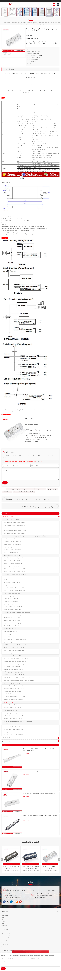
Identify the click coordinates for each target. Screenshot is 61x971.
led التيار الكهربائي (5, 944)
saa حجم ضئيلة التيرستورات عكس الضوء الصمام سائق (15, 661)
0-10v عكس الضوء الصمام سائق (10, 710)
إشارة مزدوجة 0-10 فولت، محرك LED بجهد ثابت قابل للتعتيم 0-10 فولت (19, 680)
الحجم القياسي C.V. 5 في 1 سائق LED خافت (13, 607)
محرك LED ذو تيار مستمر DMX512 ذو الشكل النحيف (14, 650)
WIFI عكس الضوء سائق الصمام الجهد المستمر (13, 729)
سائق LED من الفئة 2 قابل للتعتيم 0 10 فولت (13, 549)
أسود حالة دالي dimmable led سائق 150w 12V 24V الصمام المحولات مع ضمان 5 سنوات (50, 867)
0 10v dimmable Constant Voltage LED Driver (14, 533)
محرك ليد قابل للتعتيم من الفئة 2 (10, 539)
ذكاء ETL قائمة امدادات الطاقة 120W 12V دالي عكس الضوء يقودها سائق (11, 867)
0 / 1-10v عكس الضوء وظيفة (10, 634)
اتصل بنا (3, 921)
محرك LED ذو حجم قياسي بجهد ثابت (11, 653)
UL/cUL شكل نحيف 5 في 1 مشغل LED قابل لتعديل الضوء (15, 615)
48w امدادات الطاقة (7, 491)
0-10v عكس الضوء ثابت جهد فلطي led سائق (13, 713)
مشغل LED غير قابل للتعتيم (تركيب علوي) (12, 560)
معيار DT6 (6, 577)
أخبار (2, 919)
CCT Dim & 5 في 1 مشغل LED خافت (12, 626)
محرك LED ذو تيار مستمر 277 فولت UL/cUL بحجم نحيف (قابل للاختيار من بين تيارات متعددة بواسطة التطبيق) (26, 536)
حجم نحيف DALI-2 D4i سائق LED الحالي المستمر (14, 585)
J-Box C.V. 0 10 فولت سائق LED (11, 601)
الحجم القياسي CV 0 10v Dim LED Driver (12, 609)
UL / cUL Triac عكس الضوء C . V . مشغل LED (13, 699)
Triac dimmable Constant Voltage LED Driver (14, 525)
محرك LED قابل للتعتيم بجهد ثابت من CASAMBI (14, 735)
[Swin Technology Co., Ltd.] (9, 4)
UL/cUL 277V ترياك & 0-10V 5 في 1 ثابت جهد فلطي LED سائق (17, 612)
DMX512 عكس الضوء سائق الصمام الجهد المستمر (14, 647)
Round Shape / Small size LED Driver (12, 520)
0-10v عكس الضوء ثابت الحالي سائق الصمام (13, 718)
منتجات (3, 917)
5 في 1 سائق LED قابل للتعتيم (10, 547)
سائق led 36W (5, 946)
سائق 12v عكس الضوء (29, 491)
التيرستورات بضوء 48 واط (31, 424)
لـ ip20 (30, 85)
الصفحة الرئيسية (6, 22)
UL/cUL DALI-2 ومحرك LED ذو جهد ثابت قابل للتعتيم (15, 574)
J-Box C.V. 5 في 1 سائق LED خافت (11, 596)
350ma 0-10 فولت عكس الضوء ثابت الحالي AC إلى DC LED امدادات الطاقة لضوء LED (40, 816)
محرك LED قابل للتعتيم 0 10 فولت (11, 552)
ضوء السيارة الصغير (6, 741)
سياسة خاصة (4, 925)
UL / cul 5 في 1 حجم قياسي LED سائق (12, 620)
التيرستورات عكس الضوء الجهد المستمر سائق (13, 686)
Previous (2, 859)
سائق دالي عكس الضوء (40, 489)
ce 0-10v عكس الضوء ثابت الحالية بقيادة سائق (13, 716)
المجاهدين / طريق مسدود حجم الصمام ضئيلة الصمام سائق (16, 658)
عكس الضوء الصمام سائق (17, 22)
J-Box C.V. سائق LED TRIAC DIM (11, 598)
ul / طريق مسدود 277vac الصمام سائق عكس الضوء (15, 645)
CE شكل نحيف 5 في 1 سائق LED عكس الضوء (13, 623)
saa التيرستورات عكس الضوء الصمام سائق (13, 691)
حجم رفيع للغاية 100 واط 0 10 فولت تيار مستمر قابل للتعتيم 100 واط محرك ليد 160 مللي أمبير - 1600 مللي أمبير (40, 749)
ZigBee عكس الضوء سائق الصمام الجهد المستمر (14, 732)
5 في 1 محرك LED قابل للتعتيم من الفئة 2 (12, 544)
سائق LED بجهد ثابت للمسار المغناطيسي (12, 555)
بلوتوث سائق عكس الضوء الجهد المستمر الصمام (14, 726)
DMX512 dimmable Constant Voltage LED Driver (15, 530)
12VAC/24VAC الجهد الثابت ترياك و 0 (31, 771)
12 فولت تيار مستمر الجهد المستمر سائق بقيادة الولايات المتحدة (20, 489)
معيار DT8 (6, 579)
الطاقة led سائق (5, 940)
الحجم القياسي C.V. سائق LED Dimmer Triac (13, 604)
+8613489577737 (16, 897)
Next (59, 859)
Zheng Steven (42, 897)
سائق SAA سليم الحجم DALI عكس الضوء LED (13, 669)
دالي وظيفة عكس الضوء (9, 636)
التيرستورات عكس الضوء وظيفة (10, 631)
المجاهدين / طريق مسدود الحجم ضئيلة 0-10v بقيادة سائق (16, 664)
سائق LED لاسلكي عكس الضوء (10, 724)
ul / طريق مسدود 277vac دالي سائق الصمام (13, 672)
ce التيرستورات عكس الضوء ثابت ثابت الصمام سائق (14, 694)
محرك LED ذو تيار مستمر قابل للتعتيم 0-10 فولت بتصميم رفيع (17, 677)
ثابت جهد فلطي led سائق (7, 934)
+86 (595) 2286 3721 (11, 896)
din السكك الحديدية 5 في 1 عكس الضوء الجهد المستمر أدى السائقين (18, 721)
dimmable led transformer (8, 938)
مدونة (3, 923)
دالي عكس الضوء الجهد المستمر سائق (12, 705)
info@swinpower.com (47, 896)
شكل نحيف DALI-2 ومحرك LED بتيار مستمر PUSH (14, 588)
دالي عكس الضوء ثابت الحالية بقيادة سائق (12, 707)
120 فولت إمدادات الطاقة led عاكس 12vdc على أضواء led (30, 867)
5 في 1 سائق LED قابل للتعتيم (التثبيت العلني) (13, 558)
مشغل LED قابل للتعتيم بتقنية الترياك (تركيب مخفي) (15, 568)
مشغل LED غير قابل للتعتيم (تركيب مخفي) (13, 563)
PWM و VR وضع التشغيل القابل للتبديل (12, 593)
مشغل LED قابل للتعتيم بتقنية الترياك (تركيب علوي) (14, 571)
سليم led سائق (5, 942)
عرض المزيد (25, 753)
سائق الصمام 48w (18, 491)
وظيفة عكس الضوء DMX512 (10, 642)
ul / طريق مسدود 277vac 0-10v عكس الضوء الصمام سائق (16, 675)
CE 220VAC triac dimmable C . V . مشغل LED (14, 696)
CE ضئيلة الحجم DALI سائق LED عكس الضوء (13, 666)
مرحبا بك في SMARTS (6, 952)
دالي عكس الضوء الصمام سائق (30, 22)
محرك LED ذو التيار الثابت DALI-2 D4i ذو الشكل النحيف (15, 590)
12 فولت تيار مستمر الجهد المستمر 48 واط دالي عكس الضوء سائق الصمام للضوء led (23, 461)
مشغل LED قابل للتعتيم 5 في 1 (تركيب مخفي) (13, 566)
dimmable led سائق (6, 936)
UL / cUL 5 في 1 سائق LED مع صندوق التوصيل (13, 617)
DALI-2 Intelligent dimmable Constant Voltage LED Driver (17, 528)
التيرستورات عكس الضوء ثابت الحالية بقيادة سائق (14, 688)
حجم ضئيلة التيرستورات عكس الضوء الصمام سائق (14, 656)
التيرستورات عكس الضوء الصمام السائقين (12, 683)
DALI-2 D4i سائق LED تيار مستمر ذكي (12, 582)
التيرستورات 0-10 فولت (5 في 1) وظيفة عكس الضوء (15, 639)
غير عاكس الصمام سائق (7, 738)
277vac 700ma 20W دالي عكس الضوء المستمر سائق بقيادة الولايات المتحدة (39, 793)
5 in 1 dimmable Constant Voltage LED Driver (14, 522)
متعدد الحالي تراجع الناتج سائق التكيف (11, 628)
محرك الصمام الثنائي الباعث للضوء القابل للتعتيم (14, 541)
